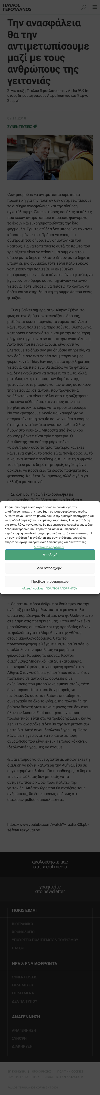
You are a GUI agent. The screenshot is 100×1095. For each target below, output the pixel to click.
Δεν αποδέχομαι (50, 568)
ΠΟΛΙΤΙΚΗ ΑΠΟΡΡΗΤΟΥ (61, 588)
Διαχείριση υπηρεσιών (49, 547)
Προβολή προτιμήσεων (50, 581)
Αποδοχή (50, 555)
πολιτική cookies (32, 588)
